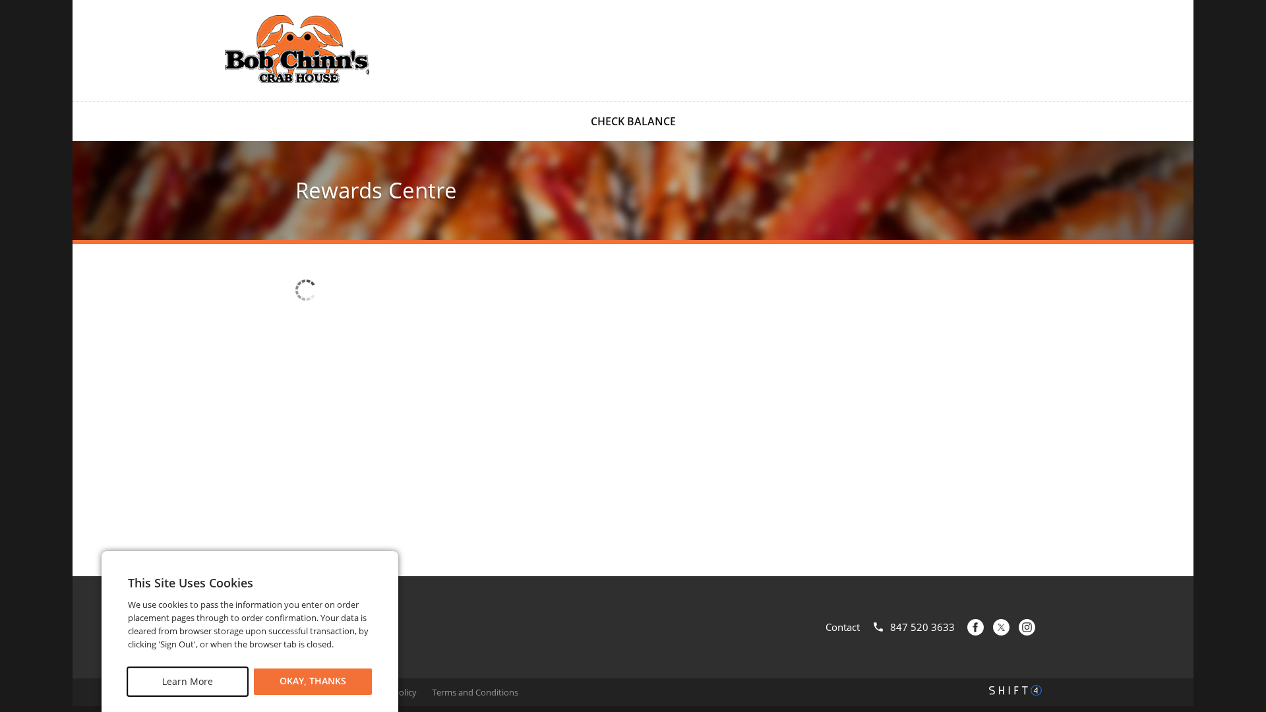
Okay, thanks (313, 681)
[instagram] (1027, 627)
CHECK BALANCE (633, 121)
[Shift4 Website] (1015, 690)
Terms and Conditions (475, 692)
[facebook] (975, 627)
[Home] (296, 49)
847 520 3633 (922, 627)
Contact (843, 627)
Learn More (187, 681)
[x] (1001, 627)
